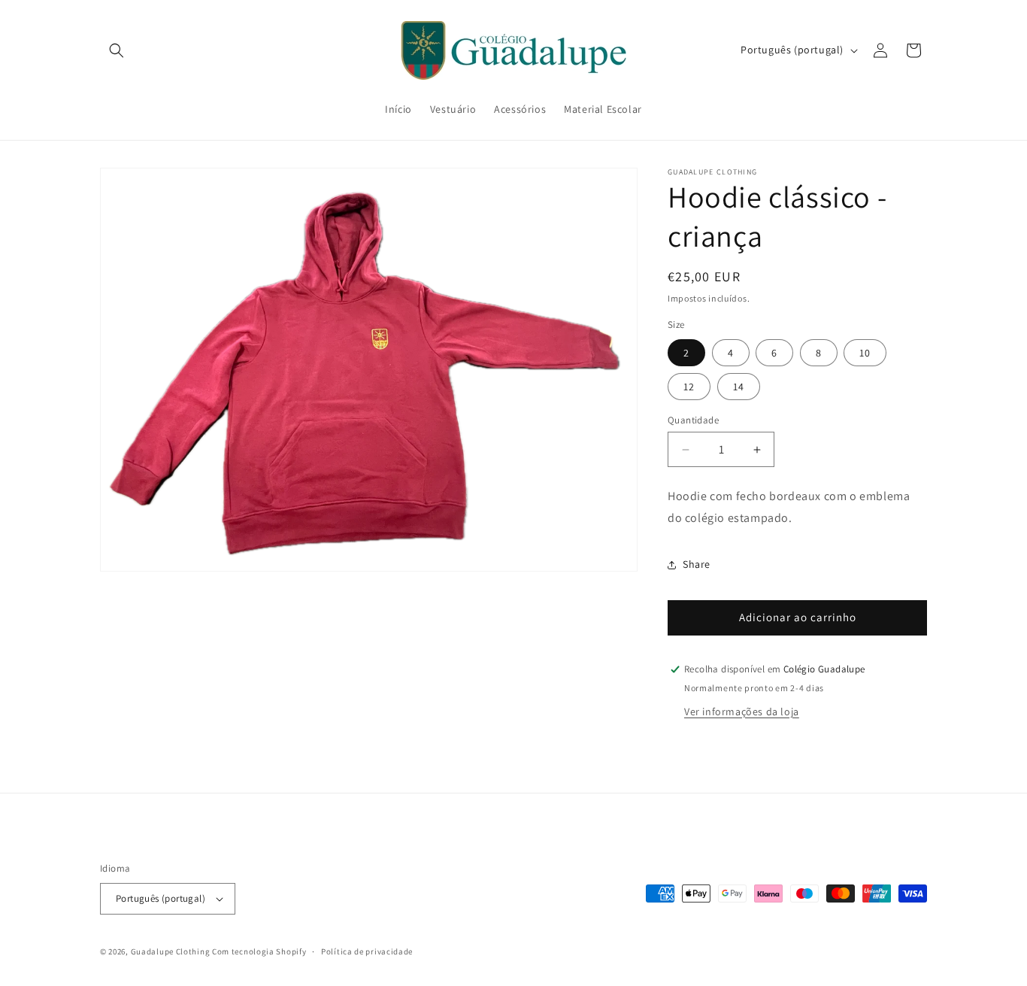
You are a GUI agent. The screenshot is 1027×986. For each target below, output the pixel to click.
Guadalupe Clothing (171, 951)
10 (865, 353)
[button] (116, 50)
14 (738, 386)
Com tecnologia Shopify (259, 951)
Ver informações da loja (741, 711)
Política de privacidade (367, 951)
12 (689, 386)
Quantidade (693, 420)
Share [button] (696, 564)
